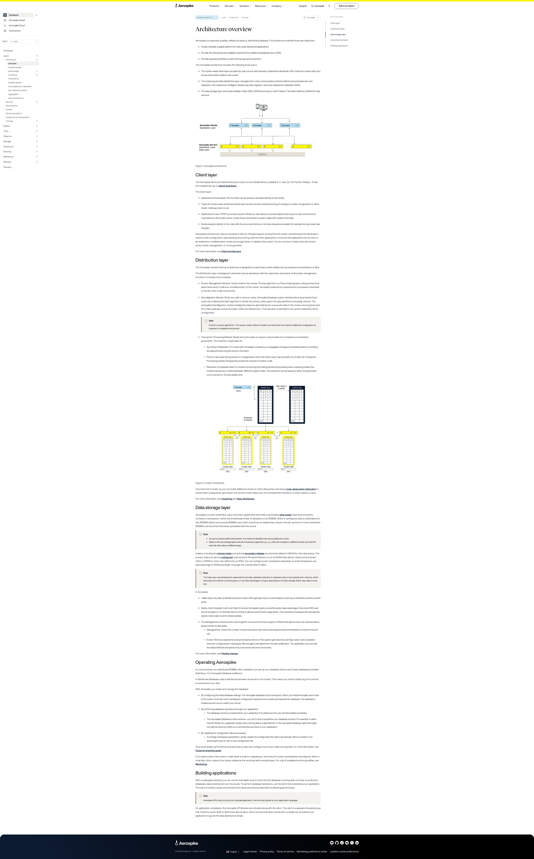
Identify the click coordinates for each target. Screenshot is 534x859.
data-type (267, 542)
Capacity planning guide (208, 750)
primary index (224, 553)
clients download (227, 186)
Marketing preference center (312, 851)
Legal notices (250, 851)
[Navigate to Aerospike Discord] (332, 843)
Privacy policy (267, 851)
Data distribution (245, 498)
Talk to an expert (346, 6)
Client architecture (231, 251)
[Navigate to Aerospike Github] (337, 843)
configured (227, 557)
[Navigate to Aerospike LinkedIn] (357, 843)
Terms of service (285, 851)
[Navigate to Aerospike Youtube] (347, 843)
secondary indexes (254, 553)
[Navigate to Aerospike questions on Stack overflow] (342, 843)
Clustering (226, 498)
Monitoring (201, 764)
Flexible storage (229, 653)
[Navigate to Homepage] (184, 6)
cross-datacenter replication (301, 489)
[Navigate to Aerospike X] (352, 843)
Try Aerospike (317, 6)
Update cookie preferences (344, 851)
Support (303, 6)
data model (285, 514)
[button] (329, 6)
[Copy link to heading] (219, 174)
